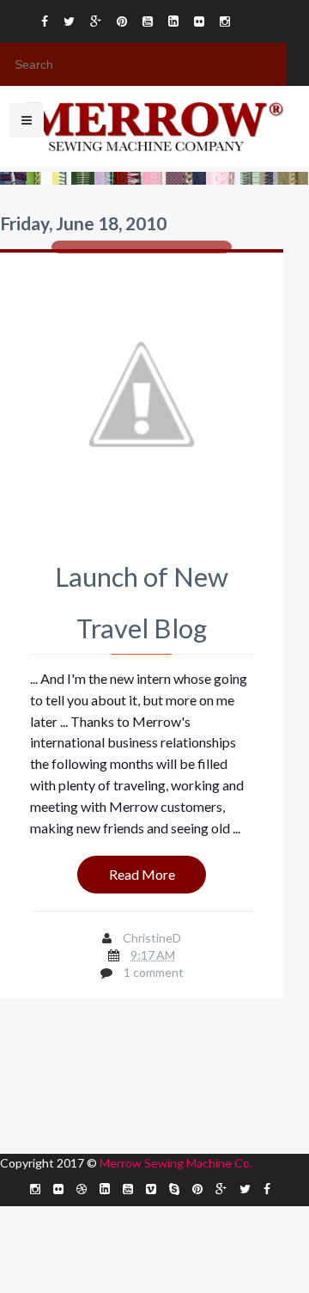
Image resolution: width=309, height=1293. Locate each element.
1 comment (154, 972)
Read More (142, 874)
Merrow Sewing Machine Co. (176, 1163)
